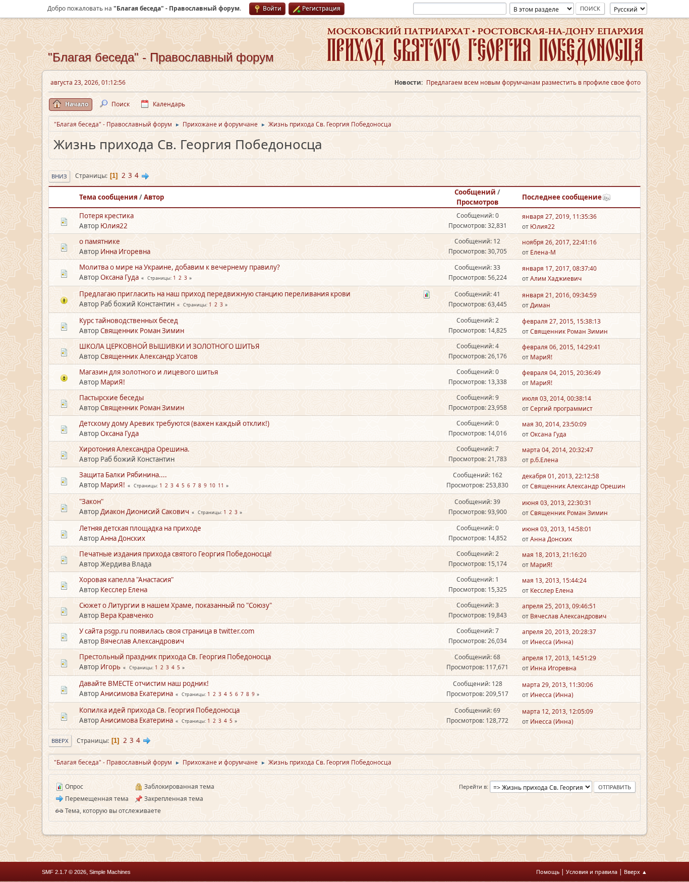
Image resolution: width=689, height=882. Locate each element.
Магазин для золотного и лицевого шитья (148, 371)
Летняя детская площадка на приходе (140, 528)
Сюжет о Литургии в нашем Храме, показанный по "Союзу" (175, 605)
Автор (154, 197)
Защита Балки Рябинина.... (123, 474)
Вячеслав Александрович (568, 616)
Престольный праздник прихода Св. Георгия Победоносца (175, 656)
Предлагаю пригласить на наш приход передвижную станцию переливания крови (215, 293)
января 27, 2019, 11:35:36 (559, 216)
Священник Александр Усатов (149, 356)
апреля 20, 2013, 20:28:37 (559, 631)
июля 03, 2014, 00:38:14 (556, 398)
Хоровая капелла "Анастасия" (126, 579)
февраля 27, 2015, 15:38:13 (561, 321)
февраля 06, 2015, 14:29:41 (561, 347)
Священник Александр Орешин (577, 486)
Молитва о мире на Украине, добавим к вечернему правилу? (179, 267)
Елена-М (543, 252)
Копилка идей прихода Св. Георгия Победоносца (159, 710)
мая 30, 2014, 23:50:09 (554, 424)
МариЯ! (541, 357)
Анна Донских (122, 538)
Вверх (60, 740)
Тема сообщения (108, 197)
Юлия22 (114, 225)
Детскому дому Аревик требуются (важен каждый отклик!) (174, 423)
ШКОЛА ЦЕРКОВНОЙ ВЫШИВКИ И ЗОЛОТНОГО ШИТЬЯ (169, 346)
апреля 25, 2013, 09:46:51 (559, 606)
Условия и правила (591, 871)
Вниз (59, 176)
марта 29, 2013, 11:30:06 (557, 684)
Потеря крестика (106, 215)
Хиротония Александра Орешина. (134, 449)
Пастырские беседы (111, 397)
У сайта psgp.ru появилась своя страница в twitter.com (166, 631)
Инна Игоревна (125, 251)
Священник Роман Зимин (142, 330)
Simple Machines (110, 872)
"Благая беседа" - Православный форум (161, 57)
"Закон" (91, 501)
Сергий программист (561, 408)
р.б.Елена (544, 460)
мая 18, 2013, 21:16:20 (554, 554)
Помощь (547, 871)
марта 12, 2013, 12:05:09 (557, 711)
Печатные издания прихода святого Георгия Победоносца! (175, 553)
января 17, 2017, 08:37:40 (559, 268)
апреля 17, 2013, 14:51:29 (559, 658)
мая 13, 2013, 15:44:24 (554, 580)
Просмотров (477, 202)
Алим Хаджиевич (556, 278)
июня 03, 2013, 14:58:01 (557, 529)
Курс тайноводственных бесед (128, 320)
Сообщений (475, 192)
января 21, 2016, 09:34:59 (559, 295)
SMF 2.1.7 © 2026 (64, 872)
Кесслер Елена (123, 589)
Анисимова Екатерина (136, 693)
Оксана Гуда (119, 277)
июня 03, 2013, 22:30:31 (557, 502)
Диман (540, 305)
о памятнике (99, 241)
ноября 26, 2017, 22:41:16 (559, 242)
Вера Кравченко (126, 615)
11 (221, 485)
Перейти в (473, 786)
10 (212, 485)
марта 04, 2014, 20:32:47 (557, 450)
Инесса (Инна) (551, 642)
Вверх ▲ (635, 871)
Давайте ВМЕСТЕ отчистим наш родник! (144, 683)
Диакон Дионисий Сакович (144, 511)
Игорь (110, 666)
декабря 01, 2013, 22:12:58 (560, 476)
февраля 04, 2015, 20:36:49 (561, 372)
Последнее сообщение (562, 197)
